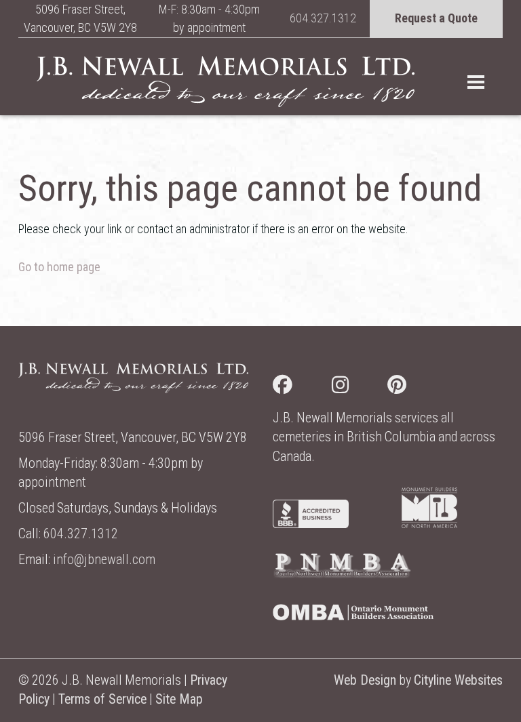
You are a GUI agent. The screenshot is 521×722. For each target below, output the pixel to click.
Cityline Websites (458, 680)
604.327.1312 (323, 18)
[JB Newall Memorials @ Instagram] (360, 387)
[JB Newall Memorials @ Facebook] (302, 387)
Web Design (365, 680)
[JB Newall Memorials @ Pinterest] (416, 387)
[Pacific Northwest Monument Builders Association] (342, 574)
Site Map (179, 699)
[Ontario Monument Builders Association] (353, 616)
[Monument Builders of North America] (429, 524)
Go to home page (59, 267)
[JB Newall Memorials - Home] (225, 81)
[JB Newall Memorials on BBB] (311, 524)
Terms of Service (102, 699)
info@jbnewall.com (104, 559)
